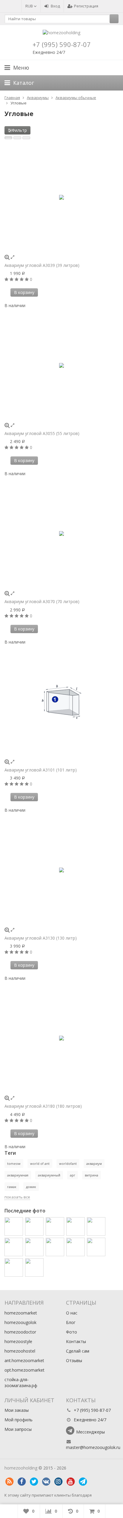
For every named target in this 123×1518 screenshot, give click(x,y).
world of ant (40, 1163)
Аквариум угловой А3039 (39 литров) (41, 265)
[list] (17, 137)
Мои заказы (16, 1410)
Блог (71, 1322)
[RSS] (9, 1481)
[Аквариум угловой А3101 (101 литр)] (61, 702)
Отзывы (74, 1360)
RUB (29, 6)
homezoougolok (20, 1322)
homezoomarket (20, 1313)
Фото (71, 1332)
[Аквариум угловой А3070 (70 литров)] (61, 533)
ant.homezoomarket (24, 1360)
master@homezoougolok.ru (93, 1447)
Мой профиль (18, 1419)
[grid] (8, 137)
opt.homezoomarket (24, 1370)
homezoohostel (19, 1351)
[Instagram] (58, 1481)
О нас (71, 1313)
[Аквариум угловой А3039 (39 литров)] (61, 197)
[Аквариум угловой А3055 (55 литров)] (61, 365)
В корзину (24, 292)
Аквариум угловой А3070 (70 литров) (41, 601)
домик (31, 1186)
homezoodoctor (20, 1332)
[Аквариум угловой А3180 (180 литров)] (61, 1038)
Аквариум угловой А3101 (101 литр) (40, 770)
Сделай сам (77, 1351)
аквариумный (49, 1175)
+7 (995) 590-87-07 (62, 44)
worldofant (68, 1163)
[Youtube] (70, 1481)
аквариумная (17, 1175)
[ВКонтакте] (46, 1481)
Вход (55, 6)
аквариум (94, 1163)
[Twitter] (34, 1481)
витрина (91, 1175)
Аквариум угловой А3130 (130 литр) (40, 938)
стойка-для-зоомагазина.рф (20, 1382)
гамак (11, 1186)
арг (72, 1175)
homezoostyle (18, 1341)
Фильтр (19, 130)
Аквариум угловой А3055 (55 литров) (41, 433)
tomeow (14, 1163)
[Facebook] (21, 1481)
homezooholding (20, 1468)
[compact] (26, 137)
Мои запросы (18, 1429)
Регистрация (86, 6)
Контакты (76, 1341)
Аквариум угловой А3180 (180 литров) (43, 1106)
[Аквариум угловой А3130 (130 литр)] (61, 870)
